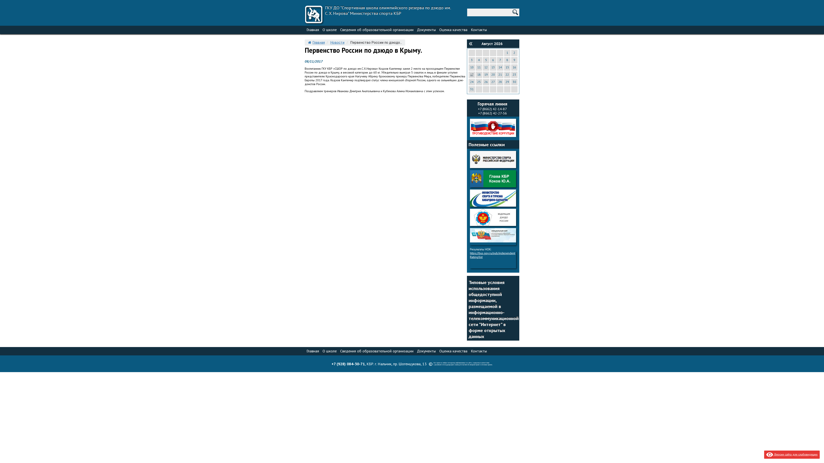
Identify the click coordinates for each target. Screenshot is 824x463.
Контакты (479, 29)
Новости (337, 43)
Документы (426, 29)
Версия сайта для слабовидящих (795, 454)
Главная (312, 29)
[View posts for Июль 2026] (470, 43)
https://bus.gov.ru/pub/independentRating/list (492, 255)
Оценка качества (453, 29)
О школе (330, 29)
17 (472, 75)
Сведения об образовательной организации (377, 29)
